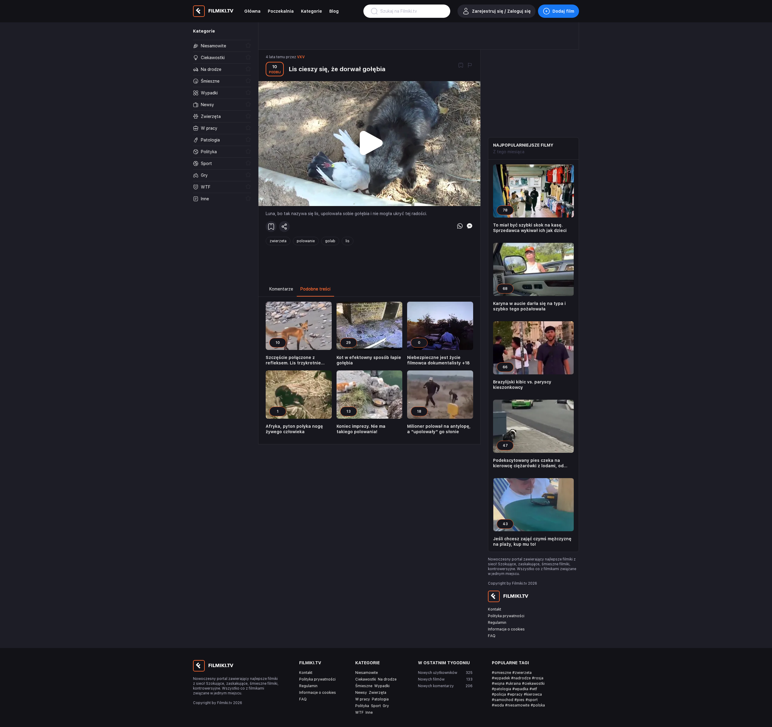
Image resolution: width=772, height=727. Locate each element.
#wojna (498, 683)
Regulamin (497, 623)
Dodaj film (563, 11)
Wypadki (382, 686)
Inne (369, 712)
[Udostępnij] (284, 226)
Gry (386, 706)
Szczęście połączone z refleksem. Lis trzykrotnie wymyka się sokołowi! (293, 360)
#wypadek (501, 678)
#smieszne (501, 673)
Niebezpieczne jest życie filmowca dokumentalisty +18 (438, 360)
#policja (499, 694)
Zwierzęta (377, 692)
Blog (334, 11)
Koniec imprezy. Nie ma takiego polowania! (361, 429)
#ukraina (513, 683)
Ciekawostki (365, 679)
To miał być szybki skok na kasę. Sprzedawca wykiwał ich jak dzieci (530, 228)
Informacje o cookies (506, 629)
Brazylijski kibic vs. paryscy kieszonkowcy (522, 384)
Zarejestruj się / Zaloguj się (501, 11)
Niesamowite (366, 673)
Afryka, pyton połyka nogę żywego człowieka (294, 429)
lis (348, 241)
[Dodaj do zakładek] (460, 66)
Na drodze (387, 679)
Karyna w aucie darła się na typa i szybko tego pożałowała (529, 306)
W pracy (362, 699)
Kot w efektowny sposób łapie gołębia (369, 360)
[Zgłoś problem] (470, 66)
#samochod (502, 700)
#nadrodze (521, 678)
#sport (532, 700)
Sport (376, 706)
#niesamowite (517, 705)
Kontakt (494, 609)
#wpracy (515, 694)
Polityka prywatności (506, 616)
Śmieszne (363, 686)
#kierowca (533, 694)
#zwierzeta (522, 673)
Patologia (380, 699)
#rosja (537, 678)
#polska (538, 705)
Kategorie (311, 11)
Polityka (362, 706)
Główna (252, 11)
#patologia (501, 689)
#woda (498, 705)
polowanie (306, 241)
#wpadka (520, 689)
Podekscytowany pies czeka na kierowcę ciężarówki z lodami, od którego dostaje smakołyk (528, 463)
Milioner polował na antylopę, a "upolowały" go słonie (439, 429)
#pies (519, 700)
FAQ (491, 636)
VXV (301, 57)
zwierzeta (278, 241)
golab (330, 241)
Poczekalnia (281, 11)
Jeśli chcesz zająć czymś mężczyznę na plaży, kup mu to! (532, 541)
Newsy (361, 692)
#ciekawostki (533, 683)
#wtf (533, 689)
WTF (359, 712)
